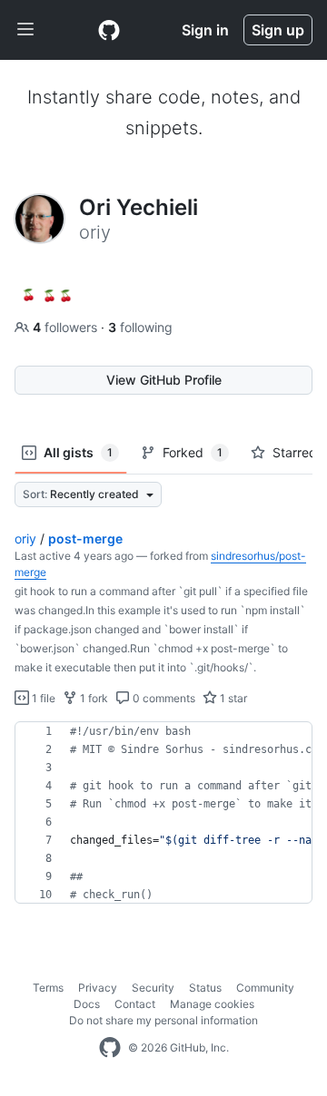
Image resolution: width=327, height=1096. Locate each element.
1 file (42, 698)
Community (265, 987)
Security (153, 987)
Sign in (205, 30)
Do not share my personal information (163, 1020)
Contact (134, 1004)
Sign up (278, 30)
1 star (232, 698)
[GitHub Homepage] (110, 1048)
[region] (163, 813)
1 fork (92, 698)
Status (205, 987)
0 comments (162, 698)
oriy (25, 538)
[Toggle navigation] (25, 30)
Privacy (97, 987)
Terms (48, 987)
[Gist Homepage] (109, 30)
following (140, 327)
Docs (87, 1004)
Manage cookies (212, 1004)
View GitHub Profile (164, 379)
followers (67, 327)
